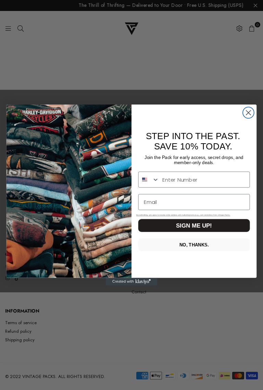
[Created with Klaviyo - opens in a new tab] (131, 281)
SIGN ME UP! (194, 225)
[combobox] (149, 179)
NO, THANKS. (194, 244)
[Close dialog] (248, 112)
